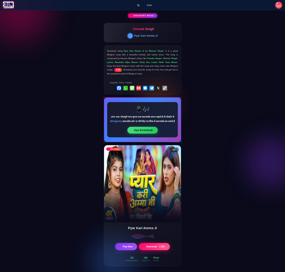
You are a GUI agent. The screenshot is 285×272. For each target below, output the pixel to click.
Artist (149, 5)
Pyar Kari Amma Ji (146, 35)
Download (155, 246)
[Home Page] (8, 5)
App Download (143, 130)
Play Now (128, 246)
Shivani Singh (143, 29)
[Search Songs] (138, 5)
